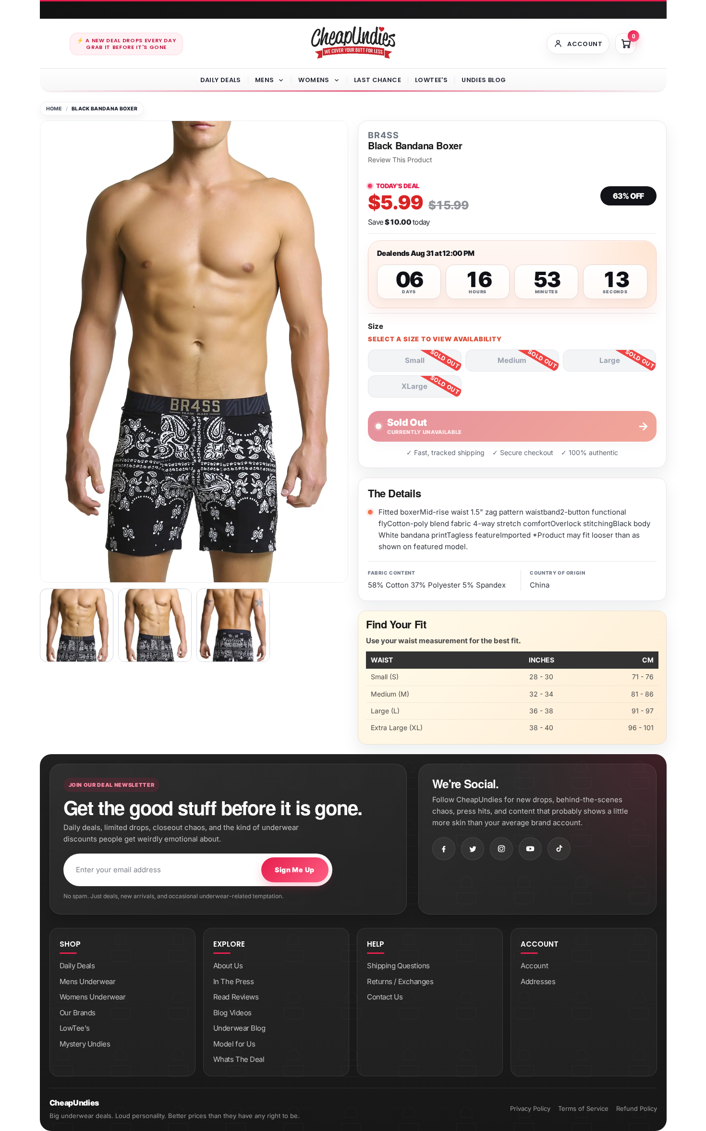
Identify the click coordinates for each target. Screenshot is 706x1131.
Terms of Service (583, 1108)
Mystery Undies (85, 1043)
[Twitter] (472, 848)
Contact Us (385, 996)
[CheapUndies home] (353, 42)
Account (534, 965)
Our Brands (78, 1012)
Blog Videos (232, 1012)
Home (54, 109)
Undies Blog (484, 79)
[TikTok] (559, 848)
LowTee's (431, 79)
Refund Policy (636, 1108)
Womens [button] (313, 79)
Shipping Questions (398, 965)
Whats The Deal (239, 1059)
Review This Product (400, 160)
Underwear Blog (239, 1028)
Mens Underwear (88, 981)
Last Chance (377, 79)
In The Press (233, 981)
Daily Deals (220, 79)
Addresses (538, 981)
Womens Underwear (93, 996)
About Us (228, 965)
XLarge (414, 386)
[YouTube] (530, 848)
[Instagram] (501, 848)
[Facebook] (443, 848)
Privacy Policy (530, 1108)
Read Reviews (236, 996)
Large (609, 360)
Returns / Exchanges (400, 981)
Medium (512, 360)
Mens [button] (264, 79)
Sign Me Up (294, 870)
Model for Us (234, 1043)
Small (415, 360)
